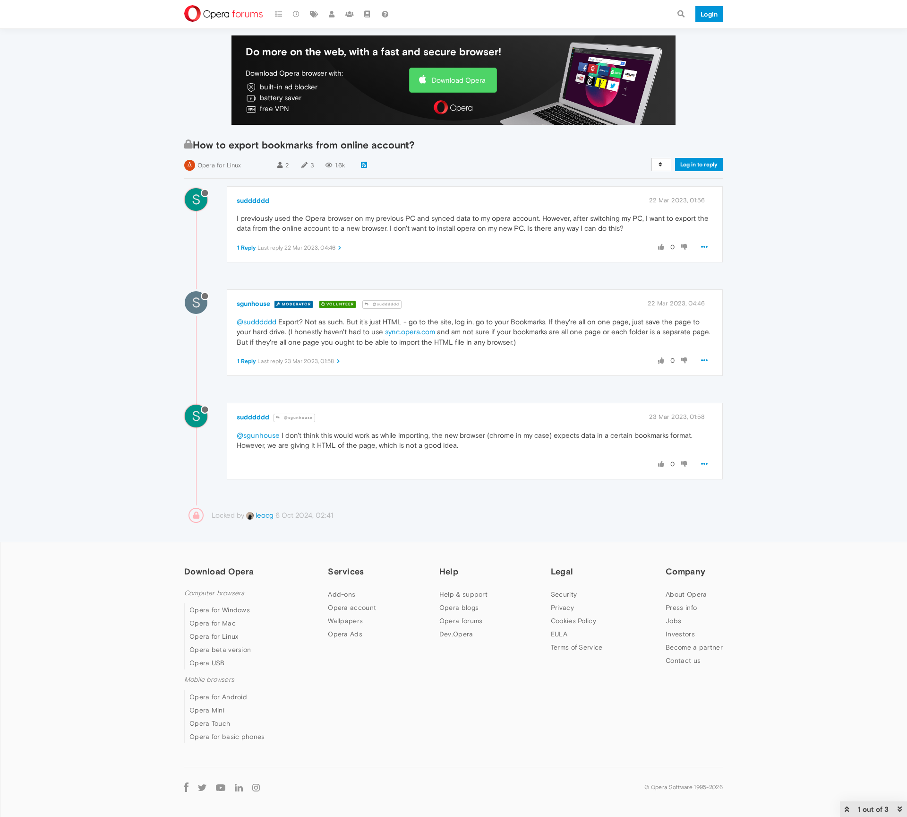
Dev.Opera (456, 634)
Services (346, 571)
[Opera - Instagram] (256, 787)
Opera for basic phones (227, 736)
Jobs (673, 621)
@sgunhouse (297, 418)
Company (685, 571)
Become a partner (694, 647)
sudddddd (253, 200)
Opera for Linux (219, 165)
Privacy (562, 607)
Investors (680, 634)
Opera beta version (220, 649)
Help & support (463, 594)
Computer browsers (214, 593)
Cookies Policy (573, 621)
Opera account (352, 607)
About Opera (686, 594)
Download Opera (459, 80)
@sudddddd (385, 304)
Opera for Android (218, 697)
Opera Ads (345, 634)
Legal (562, 571)
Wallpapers (345, 621)
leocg (264, 515)
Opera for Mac (212, 623)
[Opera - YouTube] (220, 787)
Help (448, 571)
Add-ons (341, 594)
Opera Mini (206, 710)
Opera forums (461, 621)
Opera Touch (209, 723)
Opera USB (207, 663)
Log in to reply (699, 164)
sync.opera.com (410, 332)
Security (564, 594)
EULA (559, 634)
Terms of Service (577, 647)
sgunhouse (253, 303)
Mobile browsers (209, 680)
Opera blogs (459, 607)
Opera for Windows (219, 610)
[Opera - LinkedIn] (239, 787)
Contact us (683, 660)
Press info (681, 607)
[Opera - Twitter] (202, 787)
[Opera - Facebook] (186, 787)
